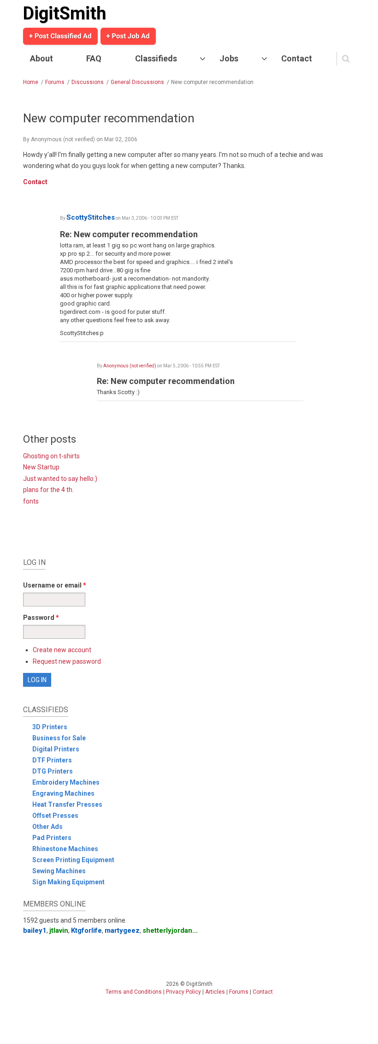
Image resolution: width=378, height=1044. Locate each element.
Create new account (62, 650)
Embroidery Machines (66, 782)
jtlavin (58, 930)
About (41, 58)
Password (41, 617)
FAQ (93, 58)
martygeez (122, 930)
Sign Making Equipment (68, 882)
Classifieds (156, 58)
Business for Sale (59, 738)
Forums (55, 82)
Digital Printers (55, 749)
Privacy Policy (183, 992)
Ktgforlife (86, 930)
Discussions (87, 82)
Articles (215, 992)
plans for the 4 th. (48, 489)
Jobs (228, 58)
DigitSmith (64, 13)
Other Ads (47, 826)
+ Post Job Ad (128, 36)
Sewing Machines (59, 871)
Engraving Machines (63, 793)
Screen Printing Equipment (73, 860)
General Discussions (137, 82)
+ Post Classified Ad (60, 36)
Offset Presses (55, 815)
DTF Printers (52, 760)
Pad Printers (51, 837)
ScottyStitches (90, 217)
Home (30, 82)
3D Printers (49, 727)
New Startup (41, 467)
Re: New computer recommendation (129, 234)
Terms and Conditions (134, 992)
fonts (31, 501)
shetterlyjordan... (170, 930)
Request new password (67, 661)
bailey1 (35, 930)
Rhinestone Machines (65, 848)
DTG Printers (52, 771)
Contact (296, 58)
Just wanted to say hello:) (60, 478)
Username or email (54, 585)
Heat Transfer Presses (67, 804)
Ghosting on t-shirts (51, 456)
